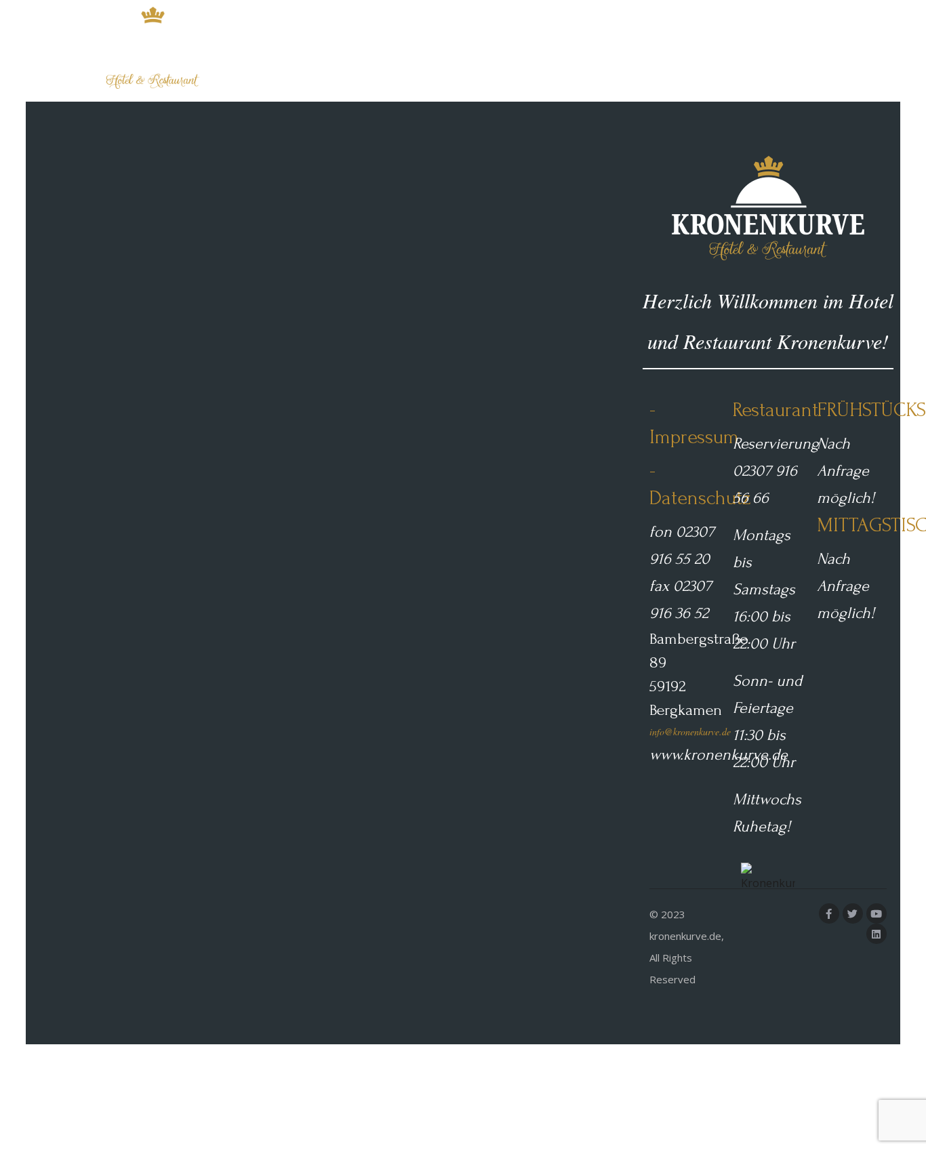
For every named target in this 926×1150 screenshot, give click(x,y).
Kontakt (815, 51)
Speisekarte (671, 51)
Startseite (592, 51)
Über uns (747, 51)
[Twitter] (853, 913)
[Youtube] (876, 913)
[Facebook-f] (829, 913)
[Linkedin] (876, 934)
